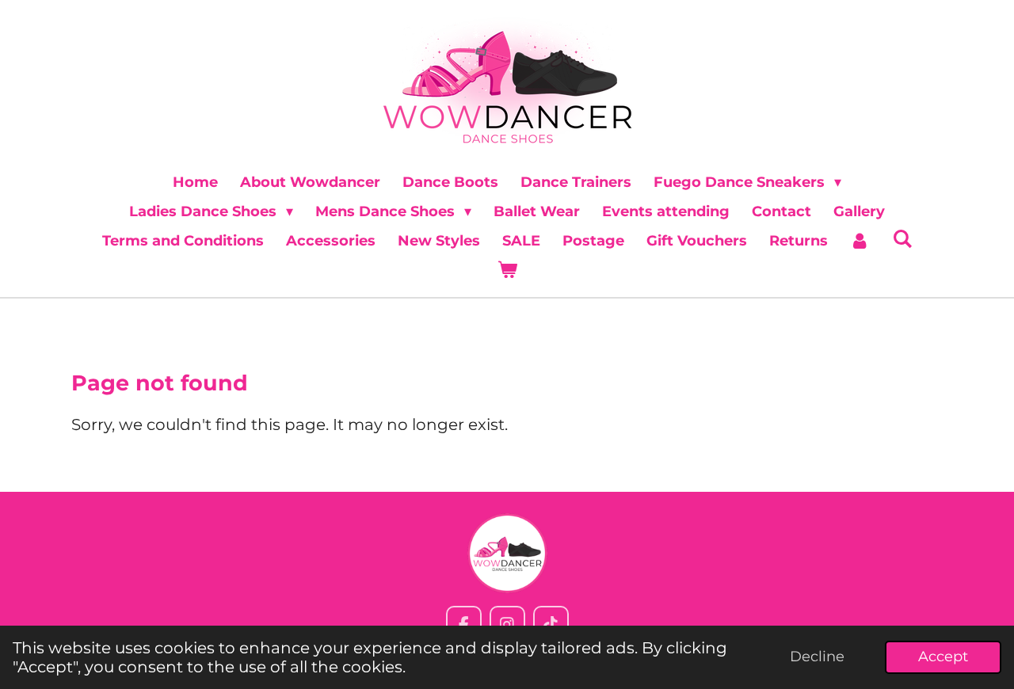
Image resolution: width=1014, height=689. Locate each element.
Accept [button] (943, 656)
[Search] (902, 239)
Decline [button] (817, 656)
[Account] (860, 241)
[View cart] (507, 270)
